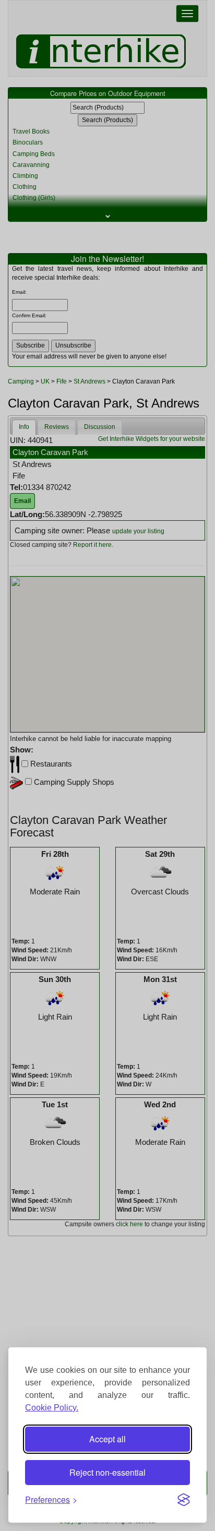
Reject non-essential (107, 1472)
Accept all (107, 1439)
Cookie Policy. (51, 1407)
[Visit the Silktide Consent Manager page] (183, 1499)
